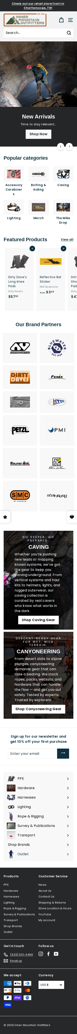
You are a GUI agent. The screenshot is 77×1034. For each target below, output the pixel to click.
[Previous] (60, 146)
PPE (6, 885)
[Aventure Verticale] (20, 348)
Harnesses (11, 897)
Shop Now (39, 134)
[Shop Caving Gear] (38, 580)
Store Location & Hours (55, 908)
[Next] (69, 146)
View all (67, 239)
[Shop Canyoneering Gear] (38, 675)
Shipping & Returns (52, 903)
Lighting (9, 903)
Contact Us (46, 897)
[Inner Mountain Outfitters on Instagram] (40, 954)
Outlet (8, 932)
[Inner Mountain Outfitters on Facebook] (48, 954)
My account (46, 920)
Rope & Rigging (15, 908)
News (42, 885)
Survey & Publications (19, 914)
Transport (11, 920)
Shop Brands (13, 926)
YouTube (44, 914)
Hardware (11, 891)
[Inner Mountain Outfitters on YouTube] (56, 954)
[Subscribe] (63, 754)
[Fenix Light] (57, 377)
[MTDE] (57, 402)
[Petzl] (20, 430)
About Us (45, 891)
